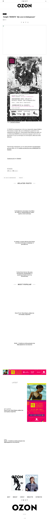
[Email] (28, 22)
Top (25, 518)
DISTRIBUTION (39, 497)
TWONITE (19, 158)
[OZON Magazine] (24, 5)
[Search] (45, 1)
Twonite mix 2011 (11, 158)
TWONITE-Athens (15, 122)
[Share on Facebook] (21, 22)
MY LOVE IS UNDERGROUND (10, 177)
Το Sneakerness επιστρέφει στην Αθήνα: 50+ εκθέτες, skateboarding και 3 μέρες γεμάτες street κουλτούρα (24, 212)
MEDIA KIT (15, 497)
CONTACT (22, 497)
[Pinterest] (26, 22)
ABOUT (8, 497)
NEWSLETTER (30, 497)
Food (5, 439)
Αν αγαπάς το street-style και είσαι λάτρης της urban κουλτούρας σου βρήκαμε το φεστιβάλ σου (24, 243)
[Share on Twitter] (23, 22)
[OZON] (24, 510)
